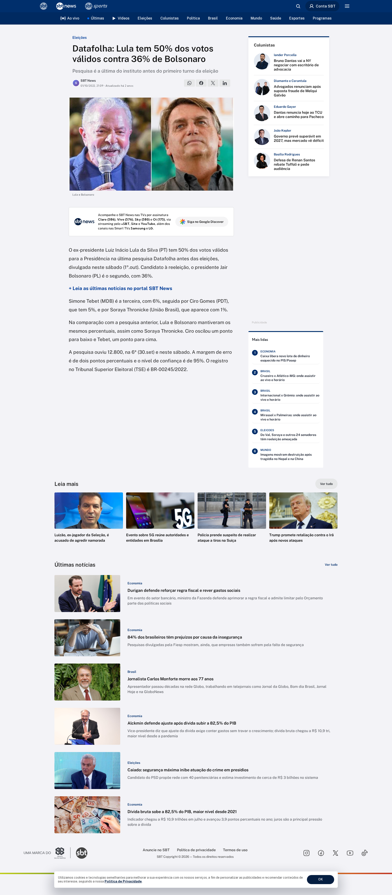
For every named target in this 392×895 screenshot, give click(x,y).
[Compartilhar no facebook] (201, 83)
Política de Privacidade (123, 881)
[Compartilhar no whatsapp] (189, 83)
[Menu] (347, 6)
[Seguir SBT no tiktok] (364, 853)
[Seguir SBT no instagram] (306, 853)
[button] (88, 524)
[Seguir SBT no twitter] (335, 853)
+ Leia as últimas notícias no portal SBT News (120, 288)
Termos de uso (235, 850)
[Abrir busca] (298, 6)
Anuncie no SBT (156, 850)
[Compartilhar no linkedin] (224, 83)
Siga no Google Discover (205, 222)
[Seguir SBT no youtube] (350, 853)
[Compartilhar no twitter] (213, 83)
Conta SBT (326, 6)
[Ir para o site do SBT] (81, 853)
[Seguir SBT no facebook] (321, 853)
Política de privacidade (196, 850)
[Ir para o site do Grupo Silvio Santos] (47, 853)
